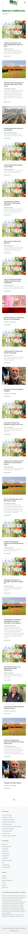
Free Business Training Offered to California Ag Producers (12, 203)
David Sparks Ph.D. (6, 846)
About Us (4, 885)
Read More (7, 56)
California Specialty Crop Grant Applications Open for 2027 (13, 44)
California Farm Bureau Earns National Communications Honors (14, 462)
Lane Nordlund (5, 853)
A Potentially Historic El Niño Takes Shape (13, 166)
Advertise (4, 878)
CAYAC (4, 882)
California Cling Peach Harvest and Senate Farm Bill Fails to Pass (13, 741)
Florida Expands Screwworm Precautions (13, 129)
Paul (3, 862)
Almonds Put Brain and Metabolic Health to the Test (13, 423)
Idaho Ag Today (6, 833)
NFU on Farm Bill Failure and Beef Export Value (13, 500)
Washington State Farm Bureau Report (11, 826)
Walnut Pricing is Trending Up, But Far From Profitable (14, 318)
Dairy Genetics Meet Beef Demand (12, 242)
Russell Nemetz (6, 865)
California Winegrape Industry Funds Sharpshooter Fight (13, 543)
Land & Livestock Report (8, 829)
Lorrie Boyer (5, 858)
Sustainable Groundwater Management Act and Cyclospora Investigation (12, 621)
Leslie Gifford (5, 856)
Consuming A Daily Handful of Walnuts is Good (14, 707)
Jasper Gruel (5, 851)
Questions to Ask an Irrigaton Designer (13, 390)
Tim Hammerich (6, 867)
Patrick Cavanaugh (7, 860)
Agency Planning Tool (7, 880)
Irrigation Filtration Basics (12, 783)
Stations (4, 876)
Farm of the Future (7, 815)
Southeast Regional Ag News (9, 835)
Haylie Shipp (5, 849)
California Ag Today (7, 817)
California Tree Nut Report (8, 822)
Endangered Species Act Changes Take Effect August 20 (13, 581)
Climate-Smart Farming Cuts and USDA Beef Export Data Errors (14, 84)
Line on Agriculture (6, 824)
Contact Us (5, 887)
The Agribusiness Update (8, 819)
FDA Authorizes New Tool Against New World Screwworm (12, 668)
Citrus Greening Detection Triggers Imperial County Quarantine (12, 281)
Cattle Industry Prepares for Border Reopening (13, 352)
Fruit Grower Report (7, 831)
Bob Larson (5, 844)
